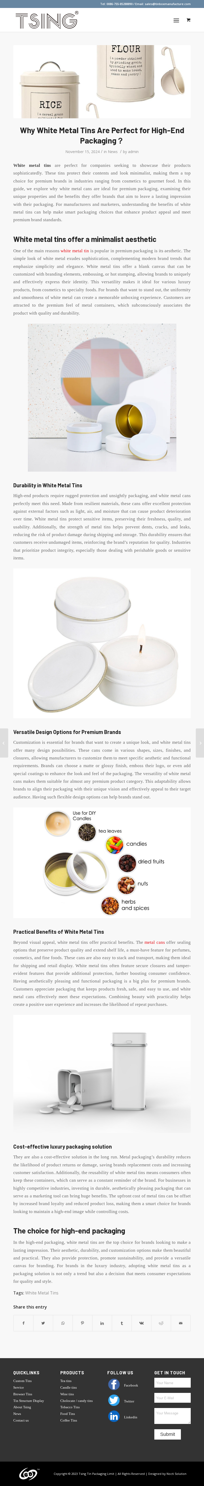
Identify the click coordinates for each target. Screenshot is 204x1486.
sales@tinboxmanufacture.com (168, 4)
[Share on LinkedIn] (102, 1323)
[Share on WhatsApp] (63, 1323)
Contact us (21, 1420)
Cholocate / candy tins (76, 1401)
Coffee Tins (68, 1420)
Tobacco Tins (70, 1407)
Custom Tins (22, 1381)
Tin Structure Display (28, 1401)
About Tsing (22, 1407)
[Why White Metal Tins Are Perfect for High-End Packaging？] (102, 81)
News (113, 151)
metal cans (154, 942)
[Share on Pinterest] (82, 1323)
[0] (188, 20)
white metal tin (75, 250)
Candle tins (68, 1387)
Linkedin (130, 1417)
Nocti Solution (176, 1474)
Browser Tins (22, 1394)
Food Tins (67, 1414)
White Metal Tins (41, 1293)
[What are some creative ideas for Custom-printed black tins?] (200, 743)
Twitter (128, 1401)
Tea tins (65, 1381)
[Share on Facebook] (23, 1323)
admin (133, 151)
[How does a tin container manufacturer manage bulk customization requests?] (4, 743)
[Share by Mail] (180, 1323)
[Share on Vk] (141, 1323)
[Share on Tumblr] (121, 1323)
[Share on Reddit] (161, 1323)
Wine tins (67, 1394)
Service (18, 1387)
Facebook (130, 1385)
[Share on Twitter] (43, 1323)
